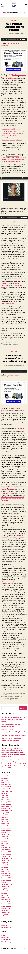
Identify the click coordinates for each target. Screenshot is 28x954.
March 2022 (5, 871)
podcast (14, 20)
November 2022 (6, 854)
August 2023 (5, 834)
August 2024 (5, 813)
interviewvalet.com (8, 343)
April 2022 (4, 869)
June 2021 (4, 891)
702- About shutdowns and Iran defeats (13, 735)
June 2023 (4, 839)
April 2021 (4, 895)
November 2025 (6, 787)
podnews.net (18, 696)
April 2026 (4, 780)
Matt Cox (13, 695)
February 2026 (6, 784)
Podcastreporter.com (12, 948)
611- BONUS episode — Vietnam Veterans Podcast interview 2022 (13, 754)
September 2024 (6, 810)
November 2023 (6, 830)
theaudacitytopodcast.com (10, 698)
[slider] (24, 39)
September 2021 (6, 884)
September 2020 (6, 910)
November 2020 (6, 906)
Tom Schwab (15, 344)
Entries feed (5, 937)
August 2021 (5, 886)
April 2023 (4, 843)
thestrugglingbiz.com (8, 699)
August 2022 (5, 860)
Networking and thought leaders (12, 140)
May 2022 (4, 867)
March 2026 (5, 782)
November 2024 (6, 806)
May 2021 (4, 893)
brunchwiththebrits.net (19, 693)
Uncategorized (6, 927)
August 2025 (5, 793)
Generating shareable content (11, 129)
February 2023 (6, 847)
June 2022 (4, 865)
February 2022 (6, 873)
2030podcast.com (8, 693)
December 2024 (6, 804)
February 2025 (6, 802)
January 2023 (5, 849)
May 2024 (4, 819)
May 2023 (4, 841)
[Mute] (20, 39)
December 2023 (6, 828)
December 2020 (6, 904)
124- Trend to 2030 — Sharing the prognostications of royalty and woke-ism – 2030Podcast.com (13, 762)
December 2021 (6, 878)
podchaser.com (7, 344)
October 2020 (5, 908)
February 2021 (5, 899)
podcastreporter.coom (19, 343)
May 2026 (4, 778)
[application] (14, 39)
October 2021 (5, 882)
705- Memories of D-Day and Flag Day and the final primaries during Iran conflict (13, 719)
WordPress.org (6, 942)
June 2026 (4, 776)
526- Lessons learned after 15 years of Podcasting (14, 358)
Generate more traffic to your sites (12, 133)
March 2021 (5, 897)
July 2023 (4, 836)
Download (4, 45)
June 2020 (4, 917)
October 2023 (5, 832)
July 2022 (4, 862)
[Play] (3, 39)
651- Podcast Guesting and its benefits (14, 26)
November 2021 (6, 880)
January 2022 (5, 876)
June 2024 (4, 817)
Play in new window (13, 43)
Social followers (7, 138)
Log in (3, 935)
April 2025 (4, 797)
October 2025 (5, 789)
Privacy (3, 951)
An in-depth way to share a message (13, 131)
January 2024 (5, 826)
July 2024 (4, 815)
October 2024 (5, 808)
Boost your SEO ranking (9, 135)
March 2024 (5, 823)
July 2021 (4, 889)
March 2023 (5, 845)
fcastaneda (11, 33)
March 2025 (5, 800)
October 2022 (5, 856)
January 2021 (5, 902)
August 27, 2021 (20, 365)
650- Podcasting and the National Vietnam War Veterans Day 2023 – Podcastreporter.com (12, 750)
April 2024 (4, 821)
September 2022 (6, 858)
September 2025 (6, 791)
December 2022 (6, 852)
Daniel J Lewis (7, 695)
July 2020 (4, 915)
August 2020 (5, 912)
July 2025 (4, 795)
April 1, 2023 (20, 33)
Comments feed (6, 939)
